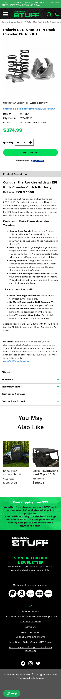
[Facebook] (23, 663)
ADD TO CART (31, 152)
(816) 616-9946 (30, 611)
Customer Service (30, 621)
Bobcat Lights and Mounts (31, 636)
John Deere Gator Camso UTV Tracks (30, 642)
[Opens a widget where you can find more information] (11, 693)
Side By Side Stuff (21, 674)
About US (30, 626)
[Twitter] (38, 663)
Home (4, 22)
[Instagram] (30, 663)
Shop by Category (16, 22)
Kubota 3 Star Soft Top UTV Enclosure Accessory (30, 649)
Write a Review (39, 102)
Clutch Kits (31, 22)
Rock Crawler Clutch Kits (49, 22)
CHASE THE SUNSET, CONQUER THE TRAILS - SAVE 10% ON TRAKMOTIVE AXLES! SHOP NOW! (30, 4)
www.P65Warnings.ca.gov (16, 361)
